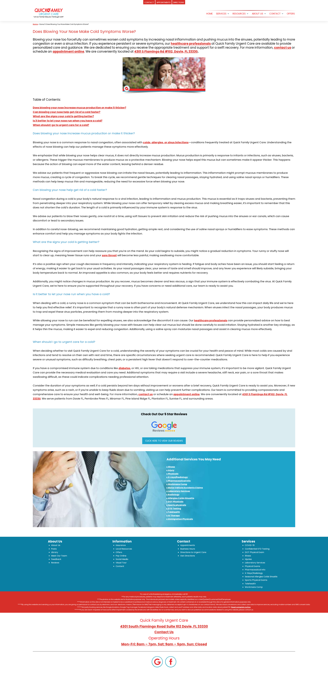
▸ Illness (171, 466)
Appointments (187, 545)
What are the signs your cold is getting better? (63, 116)
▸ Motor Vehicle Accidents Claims (185, 487)
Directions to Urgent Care (193, 552)
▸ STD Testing (174, 508)
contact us (282, 47)
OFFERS (291, 13)
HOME (209, 13)
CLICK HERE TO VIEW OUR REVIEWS (164, 440)
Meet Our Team (59, 555)
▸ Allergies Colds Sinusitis (180, 498)
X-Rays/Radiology (254, 573)
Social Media (122, 559)
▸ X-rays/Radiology (177, 477)
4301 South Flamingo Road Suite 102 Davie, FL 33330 (164, 626)
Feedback (56, 559)
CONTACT (275, 13)
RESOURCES (239, 13)
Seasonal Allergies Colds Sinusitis (261, 576)
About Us (55, 545)
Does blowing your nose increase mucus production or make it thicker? (79, 107)
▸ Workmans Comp (177, 484)
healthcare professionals (191, 43)
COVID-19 (249, 545)
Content (120, 566)
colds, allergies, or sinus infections (165, 142)
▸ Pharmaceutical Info (179, 480)
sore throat (109, 255)
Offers (119, 552)
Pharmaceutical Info (255, 569)
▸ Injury (170, 470)
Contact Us (164, 632)
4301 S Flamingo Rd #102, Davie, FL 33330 (166, 51)
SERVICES (221, 13)
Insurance (121, 545)
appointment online (68, 51)
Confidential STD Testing (257, 548)
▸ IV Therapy (173, 515)
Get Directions (187, 555)
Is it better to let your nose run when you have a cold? (67, 120)
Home (35, 24)
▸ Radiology (173, 494)
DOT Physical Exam (254, 552)
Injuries (248, 559)
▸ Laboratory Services (178, 491)
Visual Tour (121, 562)
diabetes (124, 368)
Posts (54, 548)
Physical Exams (252, 566)
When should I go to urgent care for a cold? (61, 125)
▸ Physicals (172, 473)
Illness (248, 555)
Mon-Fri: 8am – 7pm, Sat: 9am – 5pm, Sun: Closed (164, 644)
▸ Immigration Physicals (180, 519)
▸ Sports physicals (176, 505)
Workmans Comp (254, 587)
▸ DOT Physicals (175, 501)
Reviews (55, 562)
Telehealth (250, 583)
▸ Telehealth (173, 512)
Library (54, 552)
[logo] (48, 12)
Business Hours (187, 548)
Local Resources (124, 548)
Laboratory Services (255, 562)
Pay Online (121, 555)
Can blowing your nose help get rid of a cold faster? (66, 112)
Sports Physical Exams (256, 580)
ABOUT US (257, 13)
